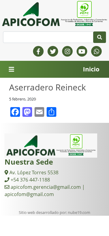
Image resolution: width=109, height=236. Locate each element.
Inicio (91, 69)
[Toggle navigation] (11, 69)
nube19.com (79, 212)
